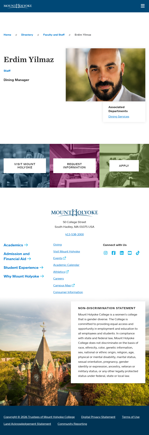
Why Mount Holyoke (21, 276)
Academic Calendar (66, 265)
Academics (13, 245)
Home (7, 34)
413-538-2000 (74, 234)
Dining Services (118, 116)
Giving (57, 244)
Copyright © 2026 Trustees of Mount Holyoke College (39, 417)
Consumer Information (68, 292)
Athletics (59, 272)
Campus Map (62, 285)
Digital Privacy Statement (98, 417)
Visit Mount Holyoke (66, 251)
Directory (27, 34)
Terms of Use (131, 417)
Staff (7, 70)
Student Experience (21, 267)
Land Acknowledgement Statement (27, 424)
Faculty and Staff (54, 34)
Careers (58, 278)
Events (57, 258)
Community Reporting (72, 424)
